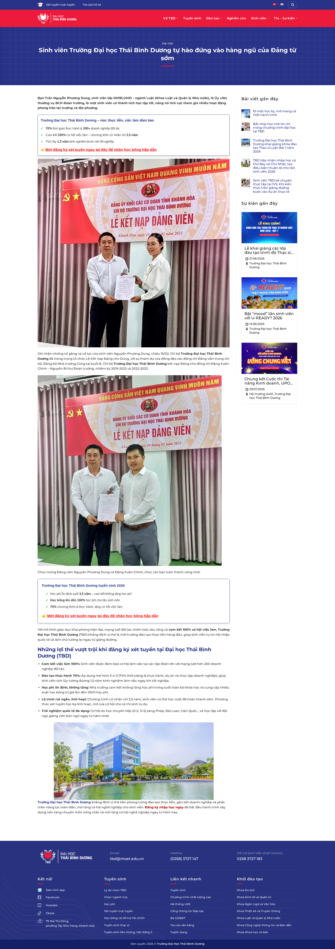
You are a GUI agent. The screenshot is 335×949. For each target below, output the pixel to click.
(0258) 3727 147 (184, 858)
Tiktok (50, 913)
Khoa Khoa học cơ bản (252, 932)
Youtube (51, 905)
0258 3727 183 (249, 858)
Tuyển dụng (178, 932)
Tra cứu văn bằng (182, 925)
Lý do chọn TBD (115, 890)
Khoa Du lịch (246, 890)
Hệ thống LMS (180, 904)
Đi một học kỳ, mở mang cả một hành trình (274, 113)
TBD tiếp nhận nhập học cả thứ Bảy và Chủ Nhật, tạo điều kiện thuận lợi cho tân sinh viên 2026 (274, 165)
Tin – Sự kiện (284, 18)
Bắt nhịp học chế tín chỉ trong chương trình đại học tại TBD (274, 127)
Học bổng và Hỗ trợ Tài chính (124, 918)
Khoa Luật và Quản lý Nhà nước (258, 918)
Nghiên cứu (236, 18)
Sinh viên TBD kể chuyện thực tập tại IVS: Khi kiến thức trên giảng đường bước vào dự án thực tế (272, 186)
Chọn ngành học (116, 897)
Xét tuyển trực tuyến (60, 4)
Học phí (109, 904)
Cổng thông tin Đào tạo (187, 911)
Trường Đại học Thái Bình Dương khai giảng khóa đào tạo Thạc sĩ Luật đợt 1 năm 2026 (275, 146)
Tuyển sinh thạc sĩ (116, 925)
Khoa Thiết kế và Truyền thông (258, 911)
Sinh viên (258, 18)
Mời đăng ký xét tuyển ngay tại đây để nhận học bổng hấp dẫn (102, 616)
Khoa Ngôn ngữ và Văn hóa (256, 904)
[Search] (292, 5)
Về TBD (169, 18)
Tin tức (167, 43)
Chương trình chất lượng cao (190, 897)
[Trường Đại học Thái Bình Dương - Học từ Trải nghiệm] (57, 18)
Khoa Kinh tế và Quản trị (254, 897)
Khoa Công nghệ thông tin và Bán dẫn (264, 925)
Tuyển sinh (192, 18)
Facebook (53, 897)
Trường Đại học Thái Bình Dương (64, 802)
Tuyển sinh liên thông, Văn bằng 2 (128, 932)
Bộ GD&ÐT (177, 918)
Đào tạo (212, 18)
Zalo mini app (55, 890)
